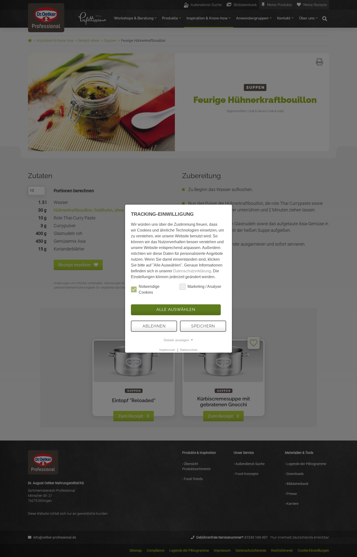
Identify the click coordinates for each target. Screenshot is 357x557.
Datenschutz (189, 350)
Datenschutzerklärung (192, 271)
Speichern (203, 326)
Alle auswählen (175, 309)
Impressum (167, 350)
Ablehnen (154, 326)
